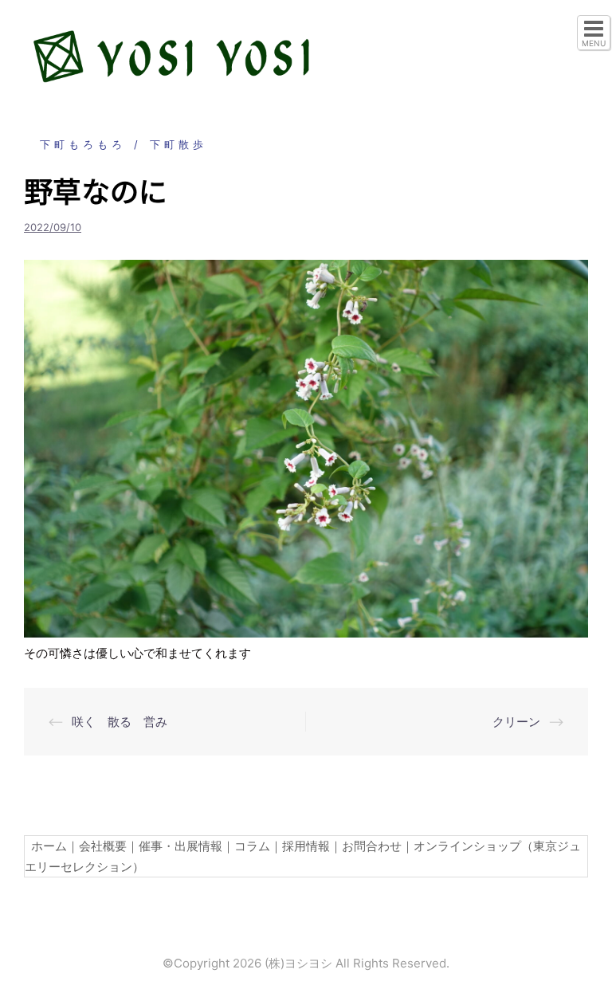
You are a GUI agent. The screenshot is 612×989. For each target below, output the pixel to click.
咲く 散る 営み (119, 721)
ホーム (46, 846)
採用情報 (306, 846)
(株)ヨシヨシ (298, 963)
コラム (252, 846)
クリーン (516, 721)
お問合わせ (372, 846)
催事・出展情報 (180, 846)
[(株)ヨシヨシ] (171, 54)
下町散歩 (178, 144)
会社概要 (103, 846)
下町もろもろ (83, 144)
